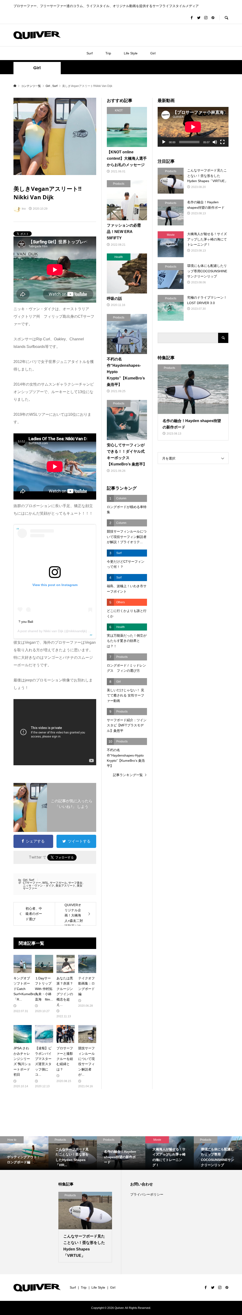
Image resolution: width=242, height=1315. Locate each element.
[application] (193, 127)
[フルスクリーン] (222, 142)
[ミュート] (214, 142)
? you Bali (25, 621)
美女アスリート (65, 885)
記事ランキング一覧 (128, 775)
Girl (153, 53)
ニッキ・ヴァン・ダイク (38, 885)
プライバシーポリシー (146, 1194)
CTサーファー (32, 882)
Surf (89, 53)
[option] (24, 1153)
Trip (108, 53)
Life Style (131, 53)
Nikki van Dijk (53, 631)
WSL (45, 882)
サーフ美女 (75, 882)
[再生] (163, 142)
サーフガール (58, 882)
